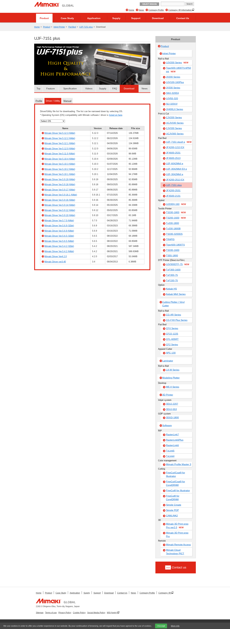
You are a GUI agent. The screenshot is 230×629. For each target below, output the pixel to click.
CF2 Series (172, 344)
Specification (70, 88)
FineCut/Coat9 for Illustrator (175, 474)
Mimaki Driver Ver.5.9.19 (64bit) (59, 179)
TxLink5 (170, 450)
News (141, 10)
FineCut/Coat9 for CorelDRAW (175, 483)
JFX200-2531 (173, 190)
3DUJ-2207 (172, 403)
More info (175, 626)
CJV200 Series (174, 117)
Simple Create (173, 504)
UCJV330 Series (175, 123)
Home (131, 10)
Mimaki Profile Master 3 (178, 464)
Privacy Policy (64, 612)
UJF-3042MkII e (174, 174)
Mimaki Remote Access (178, 544)
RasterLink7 (172, 434)
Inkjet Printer (59, 27)
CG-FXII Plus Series (176, 320)
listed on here (115, 115)
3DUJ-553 (171, 409)
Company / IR (164, 593)
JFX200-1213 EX (175, 147)
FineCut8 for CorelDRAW (172, 498)
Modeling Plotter (171, 377)
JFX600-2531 (173, 152)
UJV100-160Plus (175, 82)
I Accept (161, 626)
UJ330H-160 (176, 204)
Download (158, 18)
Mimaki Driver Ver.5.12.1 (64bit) (59, 143)
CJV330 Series (174, 128)
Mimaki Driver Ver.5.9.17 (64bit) (59, 189)
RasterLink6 (172, 445)
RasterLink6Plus (174, 440)
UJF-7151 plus (86, 27)
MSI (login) (112, 612)
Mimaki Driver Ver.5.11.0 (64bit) (59, 153)
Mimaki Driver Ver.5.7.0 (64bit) (59, 220)
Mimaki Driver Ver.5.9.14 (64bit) (59, 205)
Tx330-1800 (172, 223)
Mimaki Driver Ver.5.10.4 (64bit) (59, 159)
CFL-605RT (172, 339)
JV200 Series (173, 77)
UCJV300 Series (175, 133)
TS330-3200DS (174, 234)
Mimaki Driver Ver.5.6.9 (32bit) (59, 225)
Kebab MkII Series (176, 294)
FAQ (114, 88)
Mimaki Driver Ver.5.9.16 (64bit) (59, 200)
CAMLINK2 (172, 515)
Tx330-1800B (173, 228)
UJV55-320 (172, 98)
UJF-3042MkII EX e (176, 169)
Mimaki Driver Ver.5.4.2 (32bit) (59, 246)
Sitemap (39, 612)
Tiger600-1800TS (175, 244)
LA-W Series (172, 369)
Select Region (149, 4)
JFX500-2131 (173, 195)
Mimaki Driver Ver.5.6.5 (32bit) (59, 236)
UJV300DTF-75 (177, 264)
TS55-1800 (172, 255)
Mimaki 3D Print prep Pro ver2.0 (177, 525)
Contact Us (182, 18)
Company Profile (156, 10)
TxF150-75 (172, 280)
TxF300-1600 (173, 269)
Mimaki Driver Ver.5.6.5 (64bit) (59, 241)
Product (44, 18)
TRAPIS (170, 239)
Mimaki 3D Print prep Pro (177, 534)
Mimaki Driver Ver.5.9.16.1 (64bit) (60, 194)
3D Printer (167, 394)
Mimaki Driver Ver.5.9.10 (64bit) (59, 215)
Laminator (167, 360)
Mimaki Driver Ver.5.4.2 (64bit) (59, 251)
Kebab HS (171, 288)
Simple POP (172, 510)
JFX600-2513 (173, 158)
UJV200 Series (177, 62)
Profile (39, 100)
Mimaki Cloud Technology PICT (175, 552)
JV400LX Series (174, 109)
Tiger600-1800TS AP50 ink (178, 70)
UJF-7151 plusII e (178, 142)
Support (135, 18)
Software (167, 425)
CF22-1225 (172, 333)
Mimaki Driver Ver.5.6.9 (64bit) (59, 231)
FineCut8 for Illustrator (178, 490)
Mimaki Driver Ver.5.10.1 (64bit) (59, 174)
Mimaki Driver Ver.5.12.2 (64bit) (59, 138)
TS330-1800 (176, 212)
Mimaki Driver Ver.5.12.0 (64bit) (59, 148)
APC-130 (171, 352)
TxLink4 (170, 456)
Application (94, 18)
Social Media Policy (96, 612)
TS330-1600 (172, 250)
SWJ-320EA (172, 93)
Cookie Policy (79, 612)
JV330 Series (173, 87)
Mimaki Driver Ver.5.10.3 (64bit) (59, 164)
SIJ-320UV (171, 103)
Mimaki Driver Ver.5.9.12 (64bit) (59, 210)
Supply (116, 18)
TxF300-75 (172, 275)
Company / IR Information (180, 10)
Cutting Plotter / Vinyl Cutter (173, 304)
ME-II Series (172, 386)
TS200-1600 (176, 217)
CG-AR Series (173, 314)
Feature (50, 88)
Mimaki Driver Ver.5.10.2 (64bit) (59, 169)
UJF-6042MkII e (174, 163)
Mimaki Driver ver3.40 (55, 261)
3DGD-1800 (172, 417)
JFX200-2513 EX (175, 179)
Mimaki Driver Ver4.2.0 (55, 256)
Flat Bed (72, 27)
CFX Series (172, 328)
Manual (67, 100)
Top (38, 88)
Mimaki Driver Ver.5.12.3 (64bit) (59, 133)
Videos (88, 88)
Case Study (67, 18)
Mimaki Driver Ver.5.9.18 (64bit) (59, 184)
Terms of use (51, 612)
